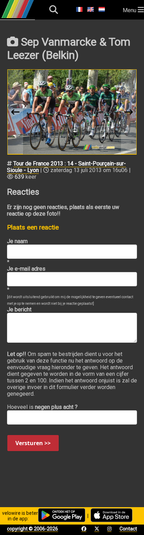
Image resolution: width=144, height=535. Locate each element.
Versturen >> (33, 443)
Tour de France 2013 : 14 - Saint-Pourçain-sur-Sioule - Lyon (66, 166)
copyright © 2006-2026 (32, 529)
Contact (128, 529)
